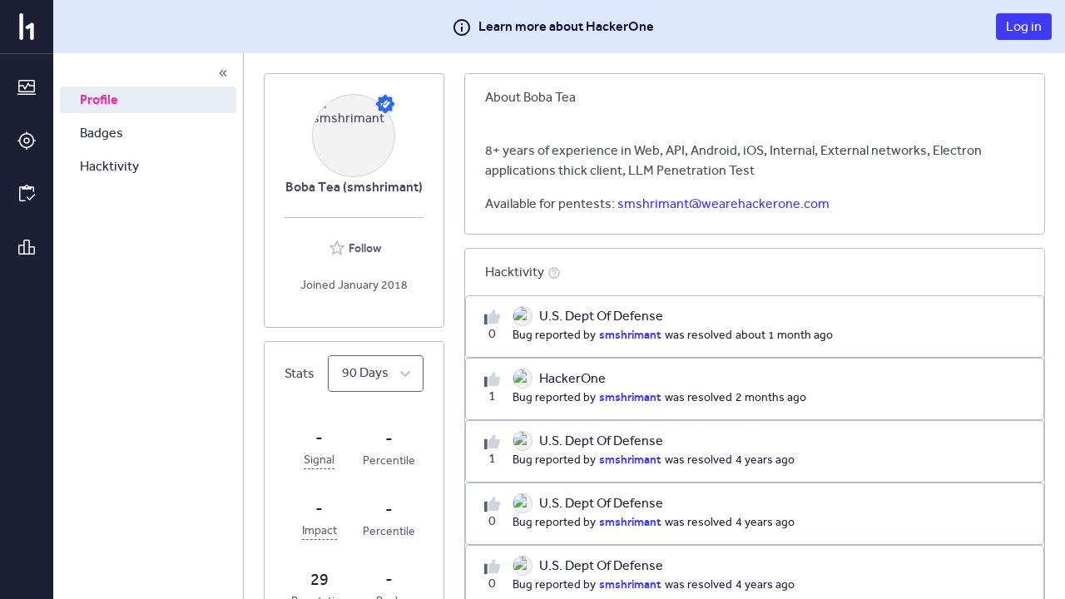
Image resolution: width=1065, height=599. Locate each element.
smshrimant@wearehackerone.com (723, 203)
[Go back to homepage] (26, 26)
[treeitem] (148, 100)
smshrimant (630, 334)
